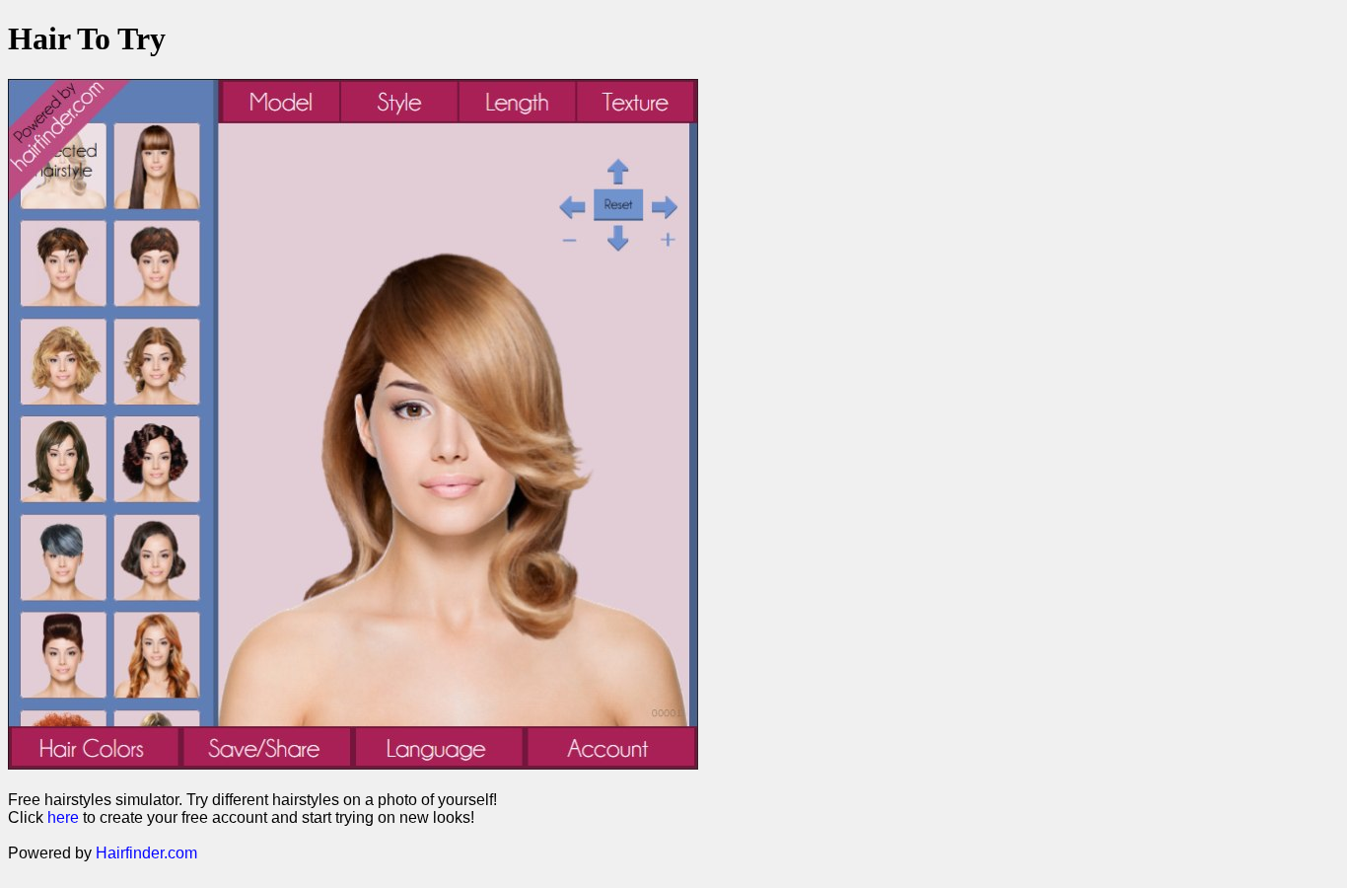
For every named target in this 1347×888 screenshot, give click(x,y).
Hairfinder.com (146, 853)
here (63, 817)
